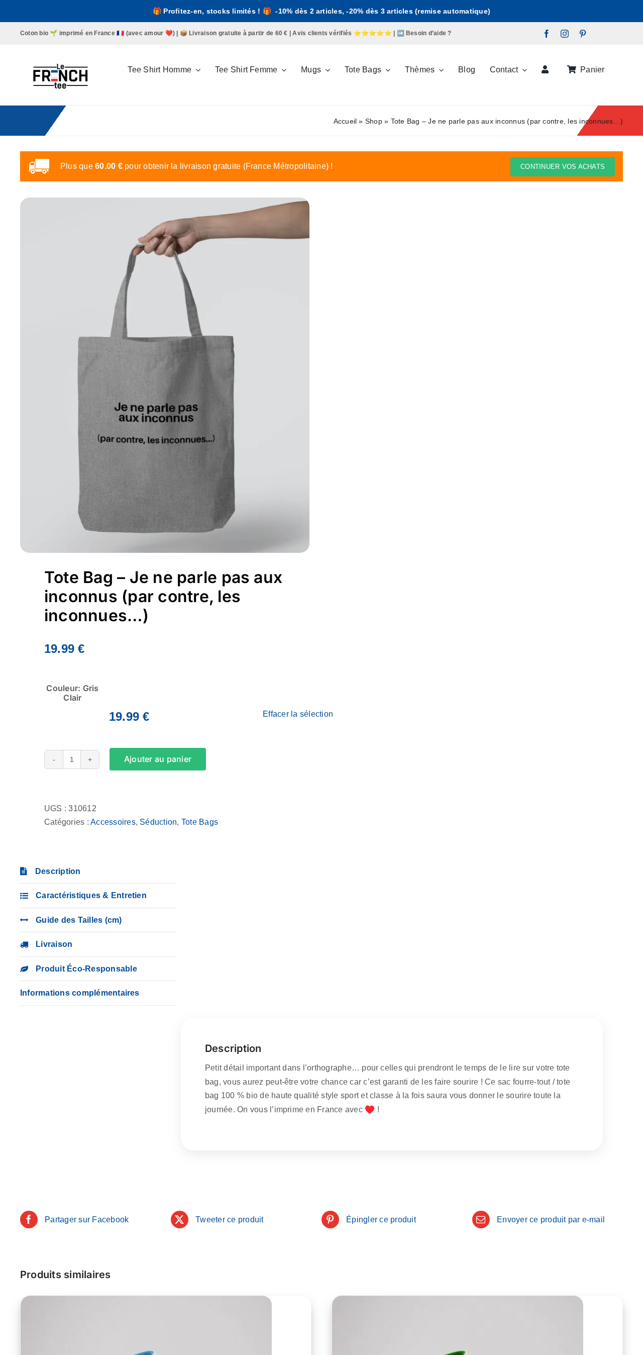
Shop (373, 121)
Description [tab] (58, 871)
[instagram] (565, 34)
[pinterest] (583, 34)
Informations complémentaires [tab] (80, 993)
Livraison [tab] (54, 944)
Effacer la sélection (298, 714)
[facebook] (547, 34)
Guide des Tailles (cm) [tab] (79, 920)
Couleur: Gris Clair (72, 693)
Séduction (158, 822)
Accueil (345, 121)
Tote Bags (199, 822)
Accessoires (113, 822)
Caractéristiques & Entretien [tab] (91, 895)
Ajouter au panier (157, 759)
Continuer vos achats (562, 166)
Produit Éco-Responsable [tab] (86, 968)
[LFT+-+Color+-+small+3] (60, 48)
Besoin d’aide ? (429, 33)
